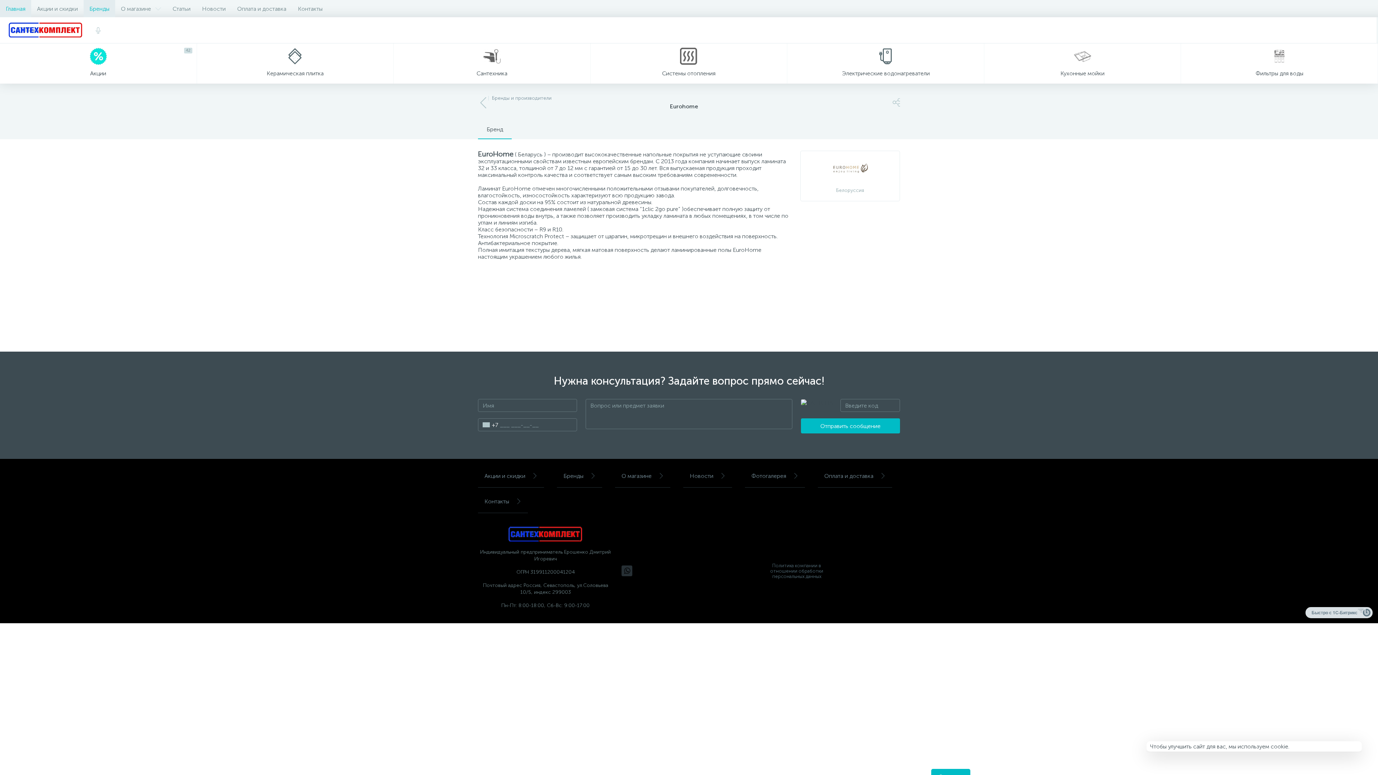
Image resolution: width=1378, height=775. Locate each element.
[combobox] (488, 425)
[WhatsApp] (627, 570)
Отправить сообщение (850, 426)
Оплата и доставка (261, 8)
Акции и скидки (57, 8)
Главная (15, 8)
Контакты (310, 8)
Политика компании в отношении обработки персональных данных (796, 571)
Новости (214, 8)
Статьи (182, 8)
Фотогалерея (768, 476)
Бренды (99, 8)
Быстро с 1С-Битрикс (1335, 612)
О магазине (136, 8)
